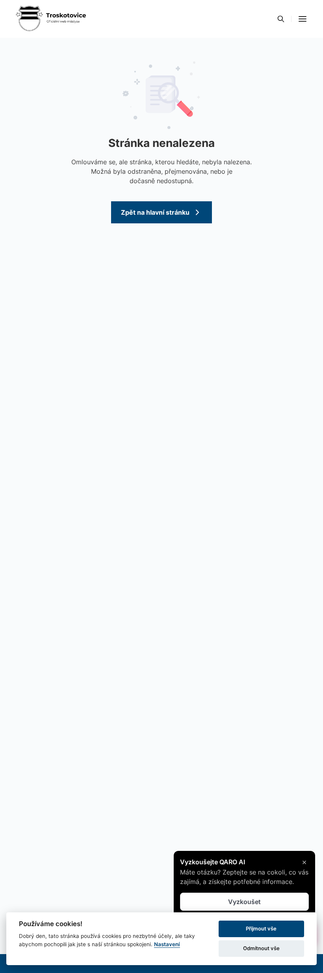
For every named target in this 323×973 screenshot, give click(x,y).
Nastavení (167, 944)
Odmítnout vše (261, 948)
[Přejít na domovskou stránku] (51, 19)
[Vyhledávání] (281, 19)
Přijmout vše (261, 928)
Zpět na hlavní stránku (155, 212)
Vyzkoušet (244, 902)
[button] (302, 19)
